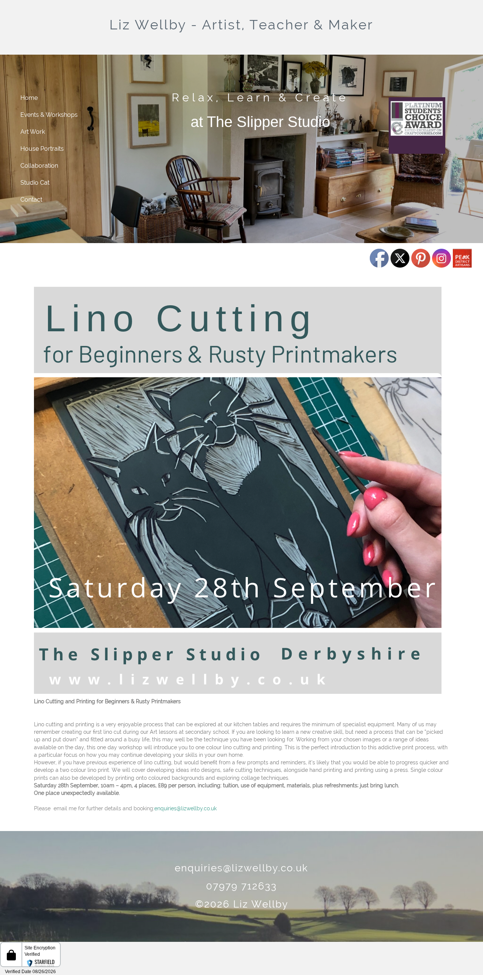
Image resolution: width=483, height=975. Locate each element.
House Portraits (42, 148)
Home (29, 97)
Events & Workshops (49, 114)
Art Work (32, 131)
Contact (31, 199)
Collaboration (39, 165)
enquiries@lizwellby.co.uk (185, 808)
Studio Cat (34, 182)
